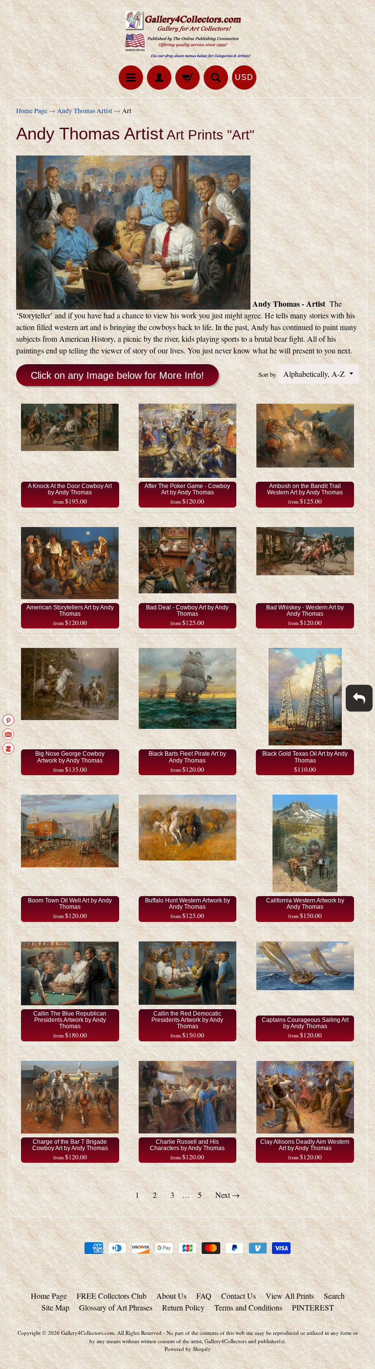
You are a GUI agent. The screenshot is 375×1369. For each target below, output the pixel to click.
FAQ (203, 1296)
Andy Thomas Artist (84, 110)
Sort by (267, 374)
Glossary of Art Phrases (115, 1307)
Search (334, 1296)
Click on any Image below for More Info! (117, 375)
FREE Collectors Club (111, 1296)
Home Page (31, 110)
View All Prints (290, 1296)
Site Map (55, 1307)
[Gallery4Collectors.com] (187, 34)
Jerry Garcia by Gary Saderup (105, 1341)
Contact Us (238, 1296)
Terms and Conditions (248, 1307)
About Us (171, 1296)
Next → (227, 1195)
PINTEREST (313, 1307)
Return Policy (183, 1307)
